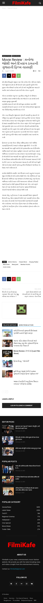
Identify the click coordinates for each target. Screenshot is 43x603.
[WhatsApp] (18, 76)
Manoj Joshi (15, 264)
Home (4, 8)
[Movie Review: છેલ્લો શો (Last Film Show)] (7, 353)
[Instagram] (27, 584)
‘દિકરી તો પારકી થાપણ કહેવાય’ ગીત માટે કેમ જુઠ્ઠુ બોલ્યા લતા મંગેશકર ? (10, 294)
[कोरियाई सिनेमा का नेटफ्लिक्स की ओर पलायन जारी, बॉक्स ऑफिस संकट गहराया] (8, 491)
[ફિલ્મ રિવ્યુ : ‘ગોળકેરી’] (7, 363)
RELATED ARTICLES (9, 325)
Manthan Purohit (25, 264)
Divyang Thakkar (33, 262)
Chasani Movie (23, 262)
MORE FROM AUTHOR (26, 325)
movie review (6, 267)
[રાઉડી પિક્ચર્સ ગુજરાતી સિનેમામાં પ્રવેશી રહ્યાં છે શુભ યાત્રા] (7, 333)
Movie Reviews (16, 56)
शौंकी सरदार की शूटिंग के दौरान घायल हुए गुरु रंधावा (28, 448)
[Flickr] (21, 584)
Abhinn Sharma (12, 262)
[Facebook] (4, 76)
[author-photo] (21, 314)
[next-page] (6, 391)
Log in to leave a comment (21, 405)
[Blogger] (11, 584)
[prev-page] (3, 391)
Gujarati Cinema (12, 8)
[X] (9, 76)
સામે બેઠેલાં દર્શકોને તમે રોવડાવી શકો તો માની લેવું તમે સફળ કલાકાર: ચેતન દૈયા (31, 294)
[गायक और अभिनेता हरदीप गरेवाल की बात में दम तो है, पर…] (8, 469)
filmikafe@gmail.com (17, 569)
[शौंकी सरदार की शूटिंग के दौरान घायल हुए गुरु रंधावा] (8, 451)
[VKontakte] (32, 584)
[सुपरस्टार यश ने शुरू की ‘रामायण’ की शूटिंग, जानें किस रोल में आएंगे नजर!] (8, 429)
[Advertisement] (21, 32)
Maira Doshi (6, 264)
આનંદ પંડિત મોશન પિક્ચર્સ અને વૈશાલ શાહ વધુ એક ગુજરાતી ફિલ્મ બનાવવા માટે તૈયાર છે (26, 343)
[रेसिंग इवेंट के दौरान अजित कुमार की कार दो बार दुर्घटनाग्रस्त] (8, 440)
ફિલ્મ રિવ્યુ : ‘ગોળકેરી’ (21, 361)
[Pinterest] (14, 76)
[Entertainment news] (21, 2)
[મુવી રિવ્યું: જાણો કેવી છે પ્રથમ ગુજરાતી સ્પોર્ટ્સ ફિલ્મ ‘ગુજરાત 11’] (7, 373)
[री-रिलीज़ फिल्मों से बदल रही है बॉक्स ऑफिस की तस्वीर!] (8, 480)
